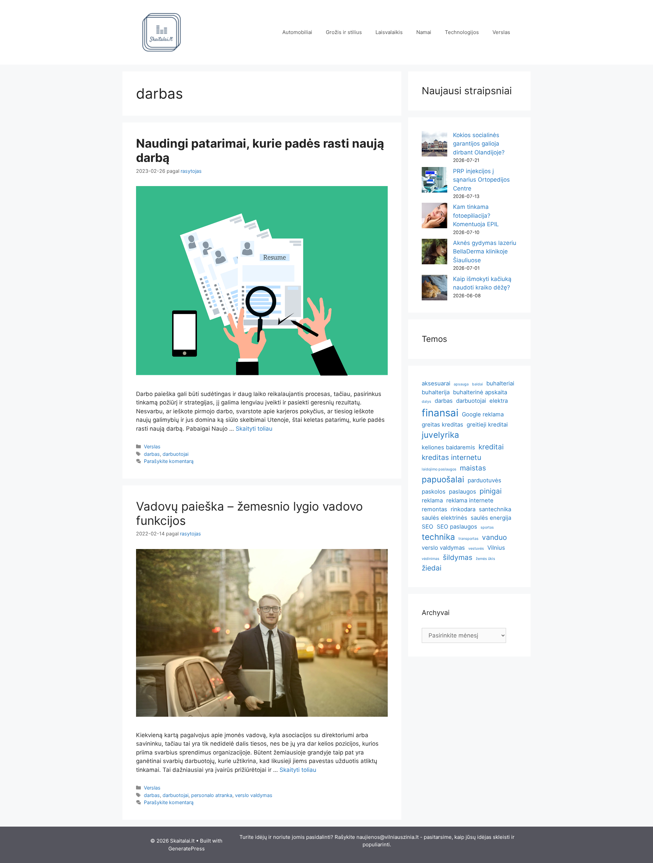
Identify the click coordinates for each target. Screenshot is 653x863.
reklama (432, 500)
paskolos (434, 491)
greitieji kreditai (487, 424)
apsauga (461, 384)
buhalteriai (500, 383)
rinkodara (463, 509)
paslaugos (462, 491)
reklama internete (469, 500)
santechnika (495, 509)
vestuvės (476, 548)
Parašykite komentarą (169, 461)
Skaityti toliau (254, 428)
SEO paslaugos (457, 526)
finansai (440, 413)
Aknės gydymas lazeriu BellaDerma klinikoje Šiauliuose (484, 251)
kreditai (491, 447)
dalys (426, 401)
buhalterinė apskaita (480, 392)
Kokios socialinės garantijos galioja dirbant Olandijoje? (479, 144)
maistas (473, 468)
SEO (427, 526)
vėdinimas (430, 559)
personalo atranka (211, 795)
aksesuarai (436, 383)
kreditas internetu (451, 457)
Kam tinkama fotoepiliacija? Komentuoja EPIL (476, 215)
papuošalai (443, 479)
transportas (468, 538)
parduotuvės (484, 480)
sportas (487, 527)
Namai (423, 32)
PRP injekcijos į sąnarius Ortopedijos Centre (481, 180)
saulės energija (491, 517)
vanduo (494, 537)
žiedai (431, 568)
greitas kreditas (442, 424)
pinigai (491, 491)
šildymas (457, 557)
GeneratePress (186, 848)
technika (438, 537)
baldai (477, 384)
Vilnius (496, 547)
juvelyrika (440, 435)
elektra (498, 400)
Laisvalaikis (389, 32)
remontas (434, 509)
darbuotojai (175, 454)
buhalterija (436, 392)
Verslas (501, 32)
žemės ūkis (485, 559)
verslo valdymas (253, 795)
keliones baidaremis (448, 447)
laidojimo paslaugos (439, 469)
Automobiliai (297, 32)
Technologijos (462, 32)
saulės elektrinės (444, 517)
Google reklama (483, 414)
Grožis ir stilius (344, 32)
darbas (152, 454)
